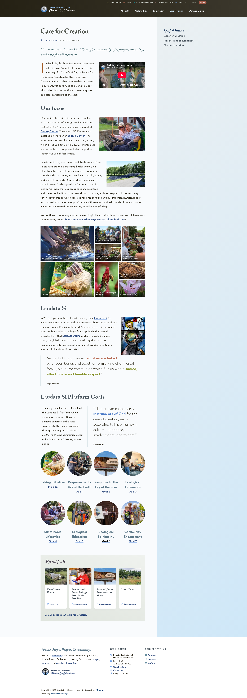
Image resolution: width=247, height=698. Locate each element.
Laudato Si (100, 318)
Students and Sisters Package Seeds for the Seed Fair (79, 594)
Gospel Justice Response (179, 40)
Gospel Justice (176, 11)
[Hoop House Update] (56, 576)
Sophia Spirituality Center (144, 2)
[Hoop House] (130, 576)
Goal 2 (106, 491)
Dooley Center (49, 131)
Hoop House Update (53, 591)
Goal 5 (79, 541)
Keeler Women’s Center (165, 2)
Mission (53, 487)
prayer (96, 659)
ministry (46, 663)
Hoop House (127, 590)
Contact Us (182, 2)
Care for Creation (174, 35)
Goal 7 (133, 541)
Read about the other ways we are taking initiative (94, 219)
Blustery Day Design (59, 693)
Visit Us (128, 2)
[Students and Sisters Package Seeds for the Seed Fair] (80, 576)
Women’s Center (196, 11)
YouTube (152, 663)
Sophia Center (76, 135)
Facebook (152, 655)
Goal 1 (79, 491)
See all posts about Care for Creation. (66, 614)
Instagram (152, 659)
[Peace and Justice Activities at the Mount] (105, 576)
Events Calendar (115, 2)
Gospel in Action (174, 45)
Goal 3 (133, 491)
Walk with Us (141, 11)
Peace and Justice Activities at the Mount (105, 593)
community (57, 655)
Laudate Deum (71, 335)
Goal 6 (106, 541)
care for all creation (66, 663)
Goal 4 (53, 541)
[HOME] (41, 41)
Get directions (119, 667)
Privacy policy (101, 690)
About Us (125, 11)
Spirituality (158, 11)
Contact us (118, 670)
